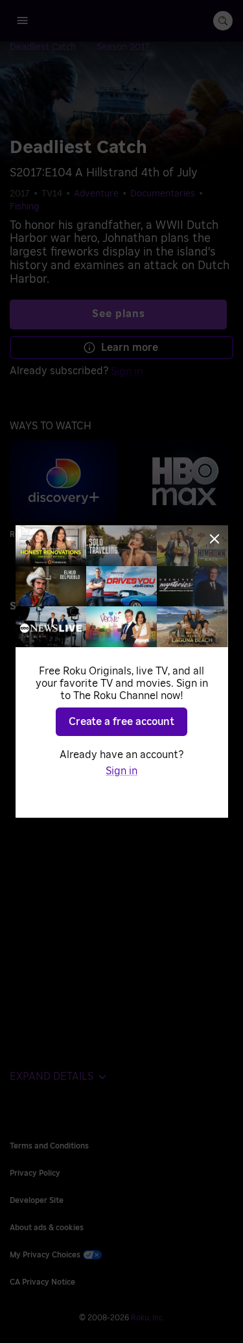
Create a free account (121, 722)
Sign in (121, 771)
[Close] (214, 539)
